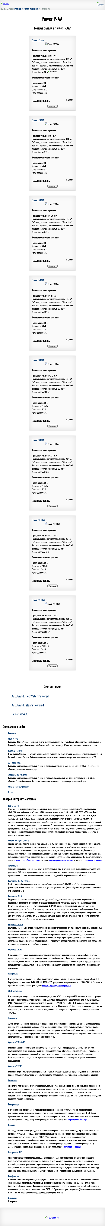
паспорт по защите (94, 860)
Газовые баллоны (15, 750)
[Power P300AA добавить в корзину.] (52, 265)
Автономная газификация (18, 786)
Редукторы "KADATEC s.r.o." (19, 880)
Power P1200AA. (38, 600)
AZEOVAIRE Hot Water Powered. (30, 696)
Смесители (12, 1080)
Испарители (13, 973)
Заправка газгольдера (17, 774)
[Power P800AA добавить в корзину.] (52, 505)
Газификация (13, 1176)
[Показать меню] (100, 4)
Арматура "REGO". (15, 1066)
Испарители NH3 (15, 1152)
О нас (10, 792)
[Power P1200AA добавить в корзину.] (52, 665)
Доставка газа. (14, 762)
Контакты (12, 733)
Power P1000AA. (38, 520)
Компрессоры (13, 1104)
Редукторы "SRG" (15, 896)
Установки (12, 1018)
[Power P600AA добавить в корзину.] (52, 425)
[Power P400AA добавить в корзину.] (52, 345)
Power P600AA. (38, 360)
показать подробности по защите (28, 860)
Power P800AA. (38, 440)
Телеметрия (13, 865)
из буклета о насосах (72, 1146)
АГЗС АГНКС (13, 738)
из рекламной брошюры (78, 1119)
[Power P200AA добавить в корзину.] (52, 185)
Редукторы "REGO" (15, 924)
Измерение (12, 1198)
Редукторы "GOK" (15, 949)
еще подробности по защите (61, 860)
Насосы (11, 1125)
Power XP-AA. (19, 713)
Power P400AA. (38, 280)
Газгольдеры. (13, 805)
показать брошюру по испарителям (56, 985)
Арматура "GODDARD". (17, 1042)
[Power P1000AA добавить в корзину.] (52, 585)
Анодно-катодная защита (18, 840)
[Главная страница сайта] (5, 3)
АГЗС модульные (15, 991)
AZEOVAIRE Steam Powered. (28, 704)
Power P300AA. (38, 200)
